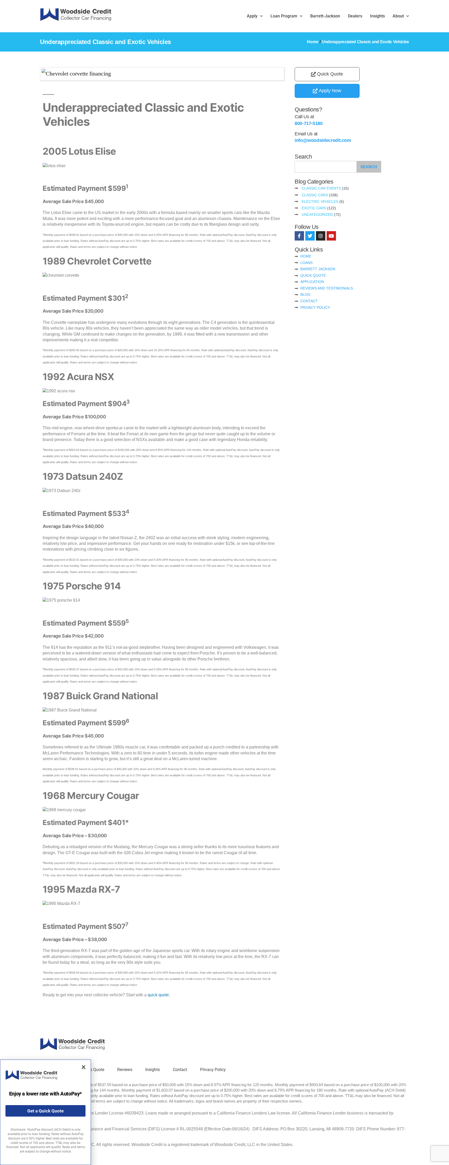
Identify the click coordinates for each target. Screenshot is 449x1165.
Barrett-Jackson (325, 16)
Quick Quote (93, 1069)
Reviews (124, 1069)
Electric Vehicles (320, 201)
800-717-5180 (309, 123)
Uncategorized (317, 214)
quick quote (158, 995)
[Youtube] (331, 236)
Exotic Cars (314, 208)
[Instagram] (320, 236)
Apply (252, 16)
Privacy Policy (213, 1069)
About (398, 16)
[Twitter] (310, 236)
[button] (83, 1067)
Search (368, 167)
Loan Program (283, 16)
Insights (377, 16)
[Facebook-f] (299, 236)
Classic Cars (315, 195)
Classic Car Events (321, 188)
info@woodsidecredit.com (323, 140)
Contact (180, 1069)
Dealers (355, 16)
